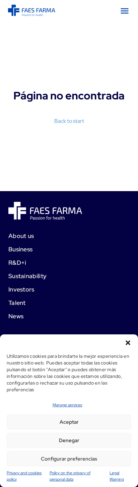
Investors (21, 289)
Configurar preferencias (69, 459)
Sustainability (27, 276)
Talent (17, 303)
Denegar (69, 440)
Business (20, 249)
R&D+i (17, 262)
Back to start (69, 121)
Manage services (67, 405)
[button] (128, 342)
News (15, 316)
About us (21, 236)
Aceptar (69, 422)
